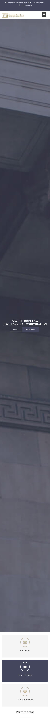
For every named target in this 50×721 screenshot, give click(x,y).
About (15, 329)
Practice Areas (30, 329)
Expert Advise (25, 674)
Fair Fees (25, 650)
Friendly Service (25, 699)
